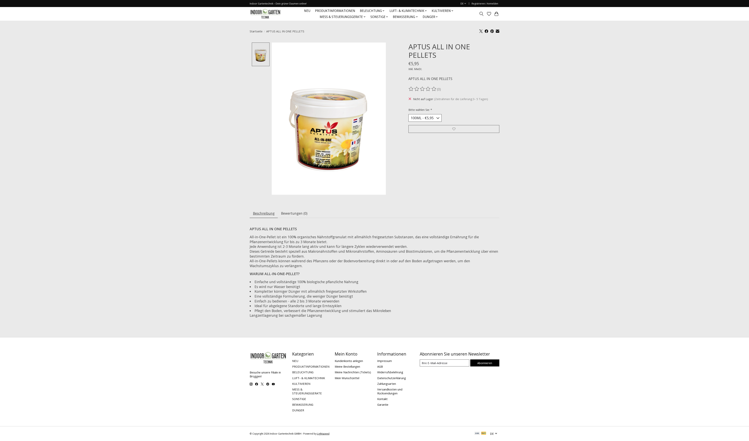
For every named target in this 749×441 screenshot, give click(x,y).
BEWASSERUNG (302, 404)
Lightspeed (323, 433)
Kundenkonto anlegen (349, 361)
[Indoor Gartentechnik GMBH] (265, 13)
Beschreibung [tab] (264, 213)
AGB (380, 366)
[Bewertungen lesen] (422, 89)
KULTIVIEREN (301, 384)
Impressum (384, 361)
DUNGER (298, 410)
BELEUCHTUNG (302, 372)
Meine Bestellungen (347, 366)
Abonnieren (484, 363)
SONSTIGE (299, 399)
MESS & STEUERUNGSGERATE (307, 391)
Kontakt (382, 399)
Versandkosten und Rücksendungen (389, 391)
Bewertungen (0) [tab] (294, 213)
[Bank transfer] (477, 434)
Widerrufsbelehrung (390, 372)
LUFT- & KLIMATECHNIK (308, 378)
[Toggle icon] (481, 13)
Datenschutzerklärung (391, 378)
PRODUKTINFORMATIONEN (335, 11)
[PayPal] (483, 434)
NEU (307, 11)
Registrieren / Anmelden (485, 3)
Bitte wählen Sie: (420, 110)
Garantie (382, 404)
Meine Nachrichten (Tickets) (353, 372)
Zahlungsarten (386, 384)
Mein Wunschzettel (347, 378)
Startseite (256, 31)
